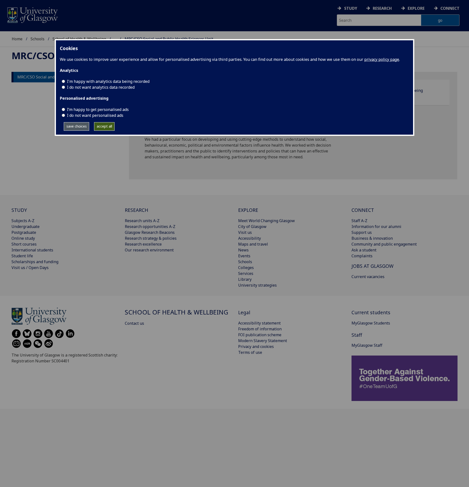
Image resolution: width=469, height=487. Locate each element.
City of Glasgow (252, 226)
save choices (76, 126)
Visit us (245, 232)
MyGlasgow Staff (367, 345)
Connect (449, 8)
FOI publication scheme (259, 334)
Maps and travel (253, 244)
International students (32, 250)
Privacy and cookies (256, 346)
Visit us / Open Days (30, 267)
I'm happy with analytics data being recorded (108, 81)
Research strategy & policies (151, 238)
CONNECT (363, 210)
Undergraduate (25, 226)
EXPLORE (248, 210)
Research (382, 8)
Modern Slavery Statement (262, 340)
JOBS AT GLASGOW (373, 266)
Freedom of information (260, 329)
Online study (23, 238)
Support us (362, 232)
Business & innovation (372, 238)
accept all (104, 126)
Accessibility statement (259, 323)
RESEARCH (136, 210)
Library (245, 279)
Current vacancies (368, 276)
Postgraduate (23, 232)
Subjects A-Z (22, 220)
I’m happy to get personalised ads (98, 109)
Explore (416, 8)
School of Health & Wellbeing (176, 312)
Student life (22, 256)
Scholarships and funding (34, 261)
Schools (37, 39)
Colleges (246, 267)
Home (17, 39)
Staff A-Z (359, 220)
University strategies (257, 285)
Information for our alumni (376, 226)
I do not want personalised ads (95, 115)
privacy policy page (381, 59)
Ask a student (364, 250)
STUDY (19, 210)
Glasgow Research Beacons (150, 232)
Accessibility (249, 238)
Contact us (134, 323)
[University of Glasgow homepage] (32, 14)
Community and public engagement (384, 244)
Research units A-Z (142, 220)
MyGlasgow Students (371, 323)
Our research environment (149, 250)
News (243, 250)
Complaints (362, 256)
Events (244, 256)
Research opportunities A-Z (150, 226)
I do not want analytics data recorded (101, 87)
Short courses (24, 244)
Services (245, 273)
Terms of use (250, 352)
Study (350, 8)
